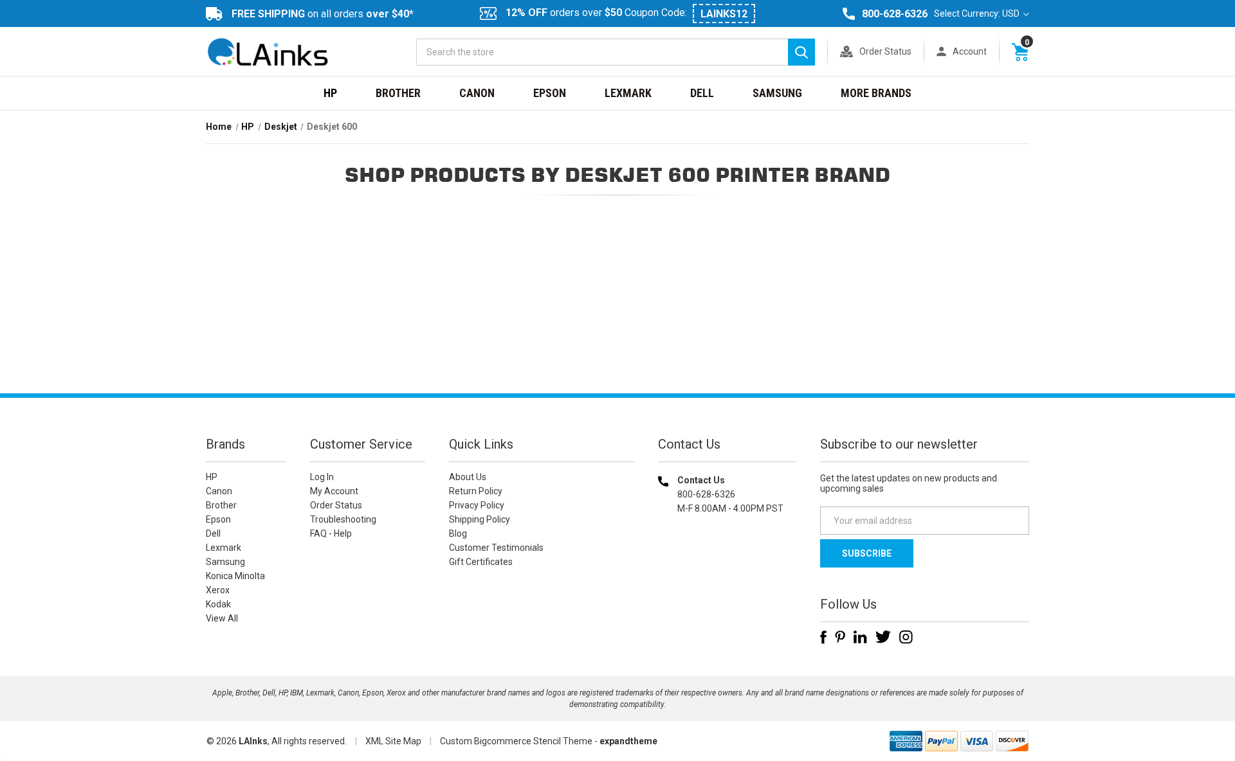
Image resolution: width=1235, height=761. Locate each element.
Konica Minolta (235, 576)
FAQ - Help (331, 533)
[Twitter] (883, 637)
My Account (334, 491)
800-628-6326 (895, 14)
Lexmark (628, 93)
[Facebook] (823, 637)
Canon (477, 93)
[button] (727, 591)
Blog (458, 533)
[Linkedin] (860, 637)
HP (330, 93)
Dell (702, 93)
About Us (467, 477)
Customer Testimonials (496, 547)
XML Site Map (393, 741)
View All (222, 618)
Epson (549, 93)
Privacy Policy (476, 505)
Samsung (777, 93)
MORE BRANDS (876, 93)
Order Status (885, 51)
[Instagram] (906, 637)
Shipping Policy (479, 519)
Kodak (218, 604)
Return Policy (475, 491)
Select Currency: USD (977, 13)
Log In (322, 477)
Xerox (218, 590)
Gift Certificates (481, 562)
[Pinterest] (840, 637)
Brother (398, 93)
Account (970, 51)
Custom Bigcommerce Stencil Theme (516, 741)
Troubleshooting (343, 519)
